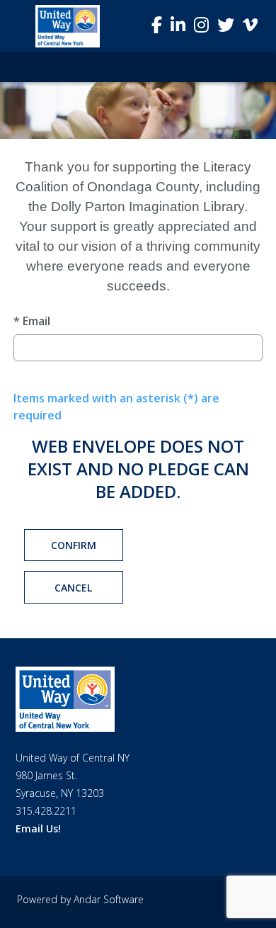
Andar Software (109, 899)
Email (31, 321)
